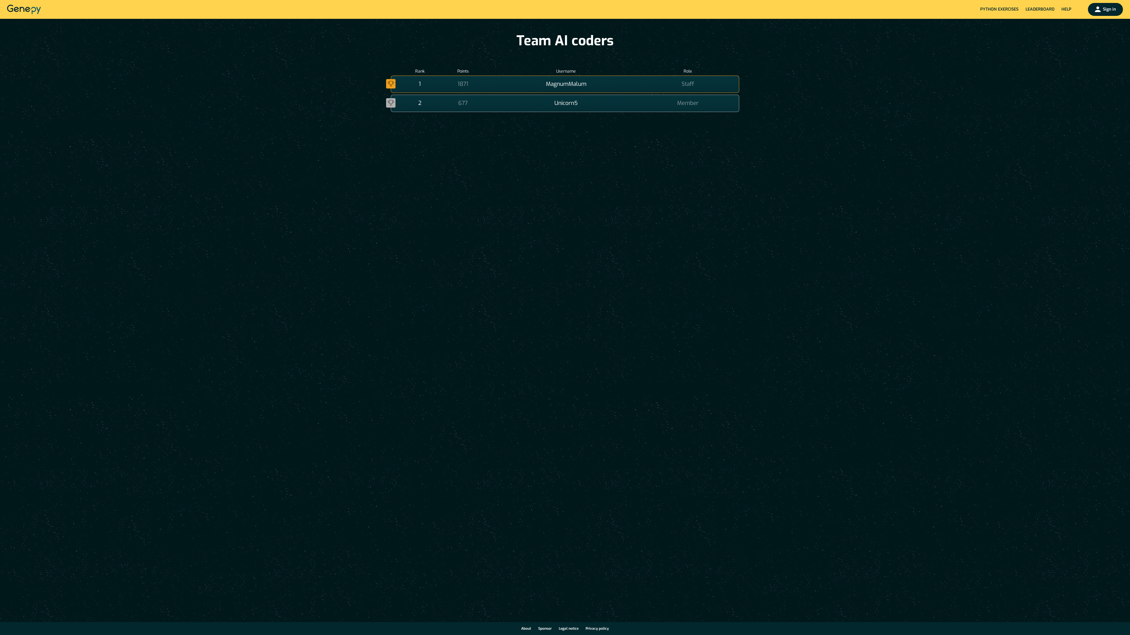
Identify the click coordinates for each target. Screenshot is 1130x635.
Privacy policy (597, 628)
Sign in (1109, 9)
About (526, 628)
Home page (24, 9)
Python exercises (999, 9)
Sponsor (545, 628)
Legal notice (569, 628)
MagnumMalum (566, 84)
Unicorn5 (566, 103)
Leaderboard (1040, 9)
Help (1066, 9)
